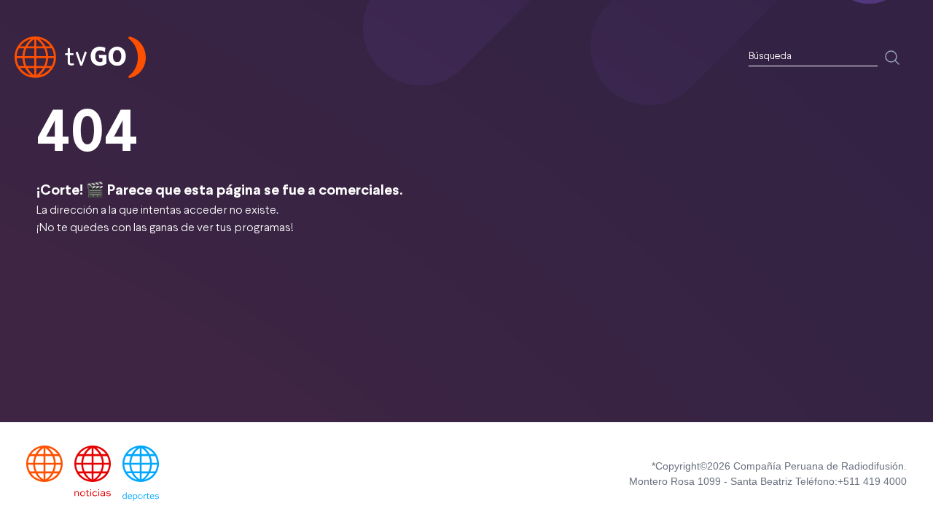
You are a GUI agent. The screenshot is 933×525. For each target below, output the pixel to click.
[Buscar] (892, 57)
